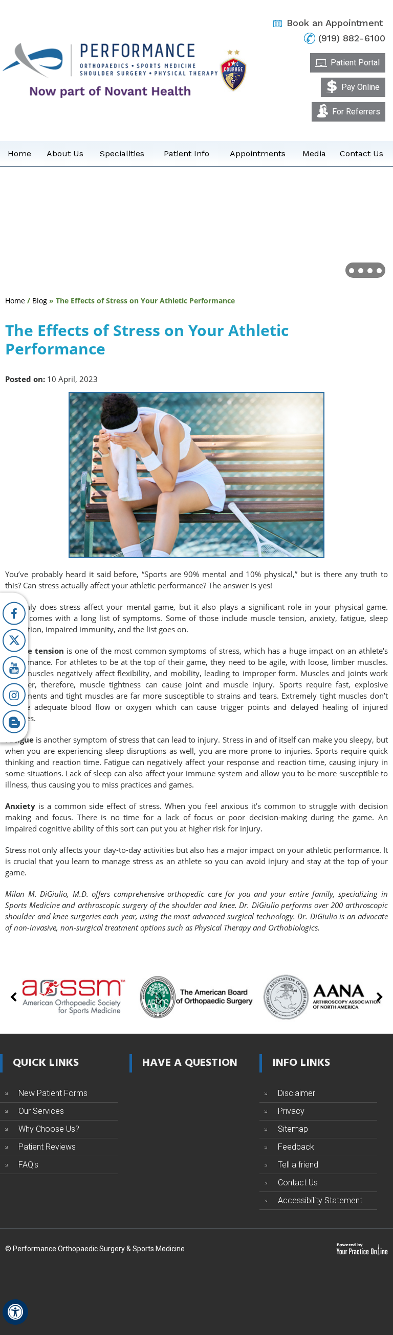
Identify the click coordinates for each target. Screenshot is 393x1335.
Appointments (258, 153)
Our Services (41, 1111)
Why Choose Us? (48, 1129)
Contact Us (361, 153)
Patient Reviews (47, 1147)
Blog (39, 300)
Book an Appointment (335, 22)
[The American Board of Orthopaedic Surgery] (196, 996)
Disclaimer (296, 1093)
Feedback (296, 1147)
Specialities (122, 153)
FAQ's (28, 1165)
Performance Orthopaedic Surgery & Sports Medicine (99, 1249)
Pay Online (360, 87)
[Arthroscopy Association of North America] (321, 996)
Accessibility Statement (320, 1200)
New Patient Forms (53, 1093)
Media (314, 153)
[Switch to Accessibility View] (15, 1312)
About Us (65, 153)
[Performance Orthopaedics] (110, 70)
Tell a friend (298, 1165)
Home (19, 153)
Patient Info (186, 153)
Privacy (291, 1111)
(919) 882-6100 (351, 38)
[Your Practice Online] (362, 1249)
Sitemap (293, 1129)
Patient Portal (355, 62)
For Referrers (356, 111)
